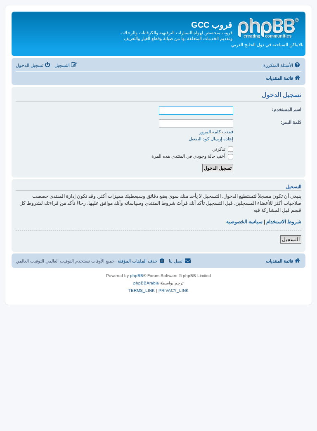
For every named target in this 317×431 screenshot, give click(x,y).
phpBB (136, 275)
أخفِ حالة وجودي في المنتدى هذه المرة (189, 156)
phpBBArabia (146, 283)
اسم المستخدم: (286, 109)
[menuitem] (282, 65)
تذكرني (219, 149)
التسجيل (291, 239)
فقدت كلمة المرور (216, 131)
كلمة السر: (291, 122)
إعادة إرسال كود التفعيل (211, 138)
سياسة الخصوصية (244, 222)
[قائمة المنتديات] (267, 27)
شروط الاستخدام (283, 222)
